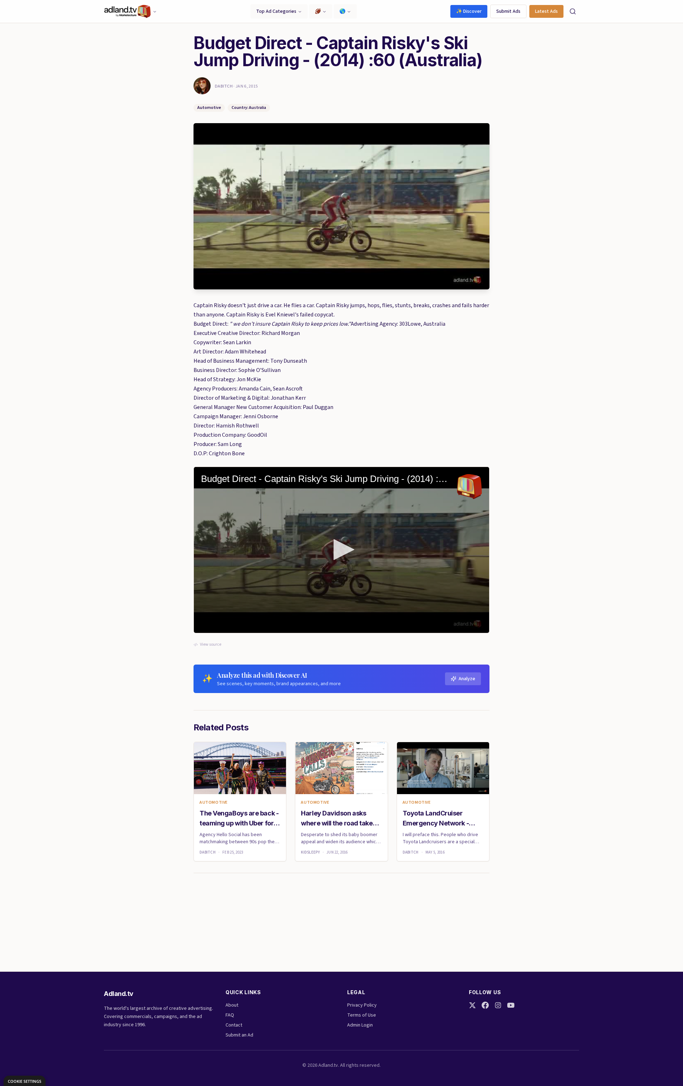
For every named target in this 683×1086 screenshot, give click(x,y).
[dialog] (25, 1081)
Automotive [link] (214, 803)
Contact (234, 1025)
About (232, 1005)
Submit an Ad (239, 1035)
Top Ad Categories (276, 11)
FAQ (230, 1015)
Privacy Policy (362, 1005)
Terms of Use (361, 1015)
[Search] (572, 11)
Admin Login (360, 1025)
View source (210, 644)
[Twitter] (472, 1005)
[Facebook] (485, 1005)
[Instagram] (498, 1005)
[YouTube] (510, 1005)
